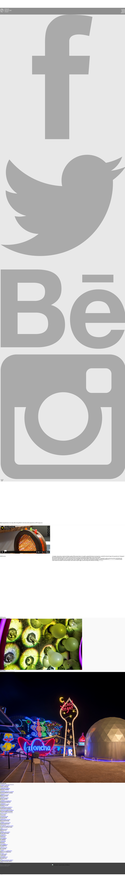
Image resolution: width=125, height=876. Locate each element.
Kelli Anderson (112, 559)
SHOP (3, 32)
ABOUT (4, 40)
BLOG (3, 24)
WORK (3, 17)
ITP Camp (101, 560)
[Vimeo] (2, 481)
